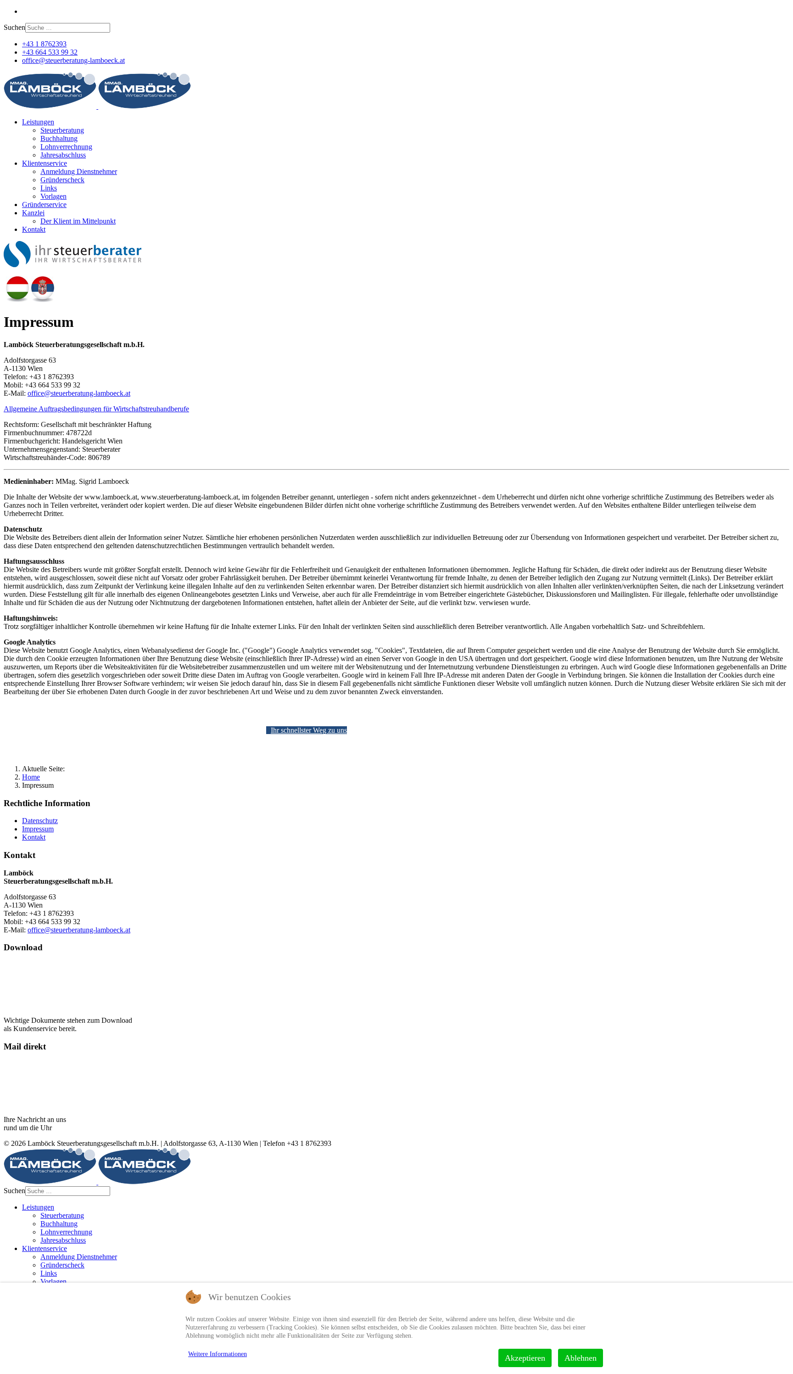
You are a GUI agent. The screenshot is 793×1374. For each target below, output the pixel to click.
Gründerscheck (62, 180)
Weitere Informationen (217, 1354)
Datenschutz (40, 820)
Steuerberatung (62, 130)
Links (48, 188)
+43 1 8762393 (44, 44)
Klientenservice (44, 163)
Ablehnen (580, 1358)
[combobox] (67, 28)
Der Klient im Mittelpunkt (78, 221)
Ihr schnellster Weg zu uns (309, 730)
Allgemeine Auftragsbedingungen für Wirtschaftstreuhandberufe (96, 409)
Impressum (38, 829)
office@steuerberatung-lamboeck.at (73, 60)
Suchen (14, 27)
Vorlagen (53, 196)
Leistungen (38, 122)
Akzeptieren (525, 1358)
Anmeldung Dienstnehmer (78, 171)
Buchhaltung (59, 138)
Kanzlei (33, 213)
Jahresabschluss (63, 155)
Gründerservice (44, 204)
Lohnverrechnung (66, 147)
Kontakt (33, 229)
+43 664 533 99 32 (50, 52)
